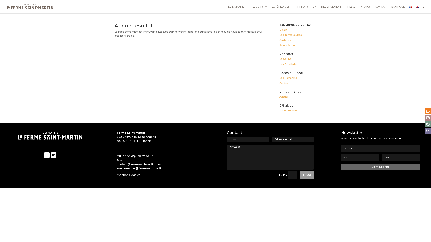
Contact (381, 7)
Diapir (283, 29)
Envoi (307, 174)
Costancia (285, 40)
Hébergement (331, 7)
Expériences (281, 7)
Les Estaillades (288, 64)
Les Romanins (288, 77)
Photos (365, 7)
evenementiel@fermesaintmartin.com (143, 168)
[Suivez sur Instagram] (53, 155)
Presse (350, 7)
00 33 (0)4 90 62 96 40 (138, 156)
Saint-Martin (287, 45)
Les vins (258, 7)
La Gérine (285, 59)
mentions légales (128, 175)
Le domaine (236, 7)
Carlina (283, 83)
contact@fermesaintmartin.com (139, 164)
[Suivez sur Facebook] (47, 155)
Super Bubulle (288, 110)
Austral (283, 96)
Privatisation (307, 7)
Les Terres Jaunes (290, 34)
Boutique (398, 7)
